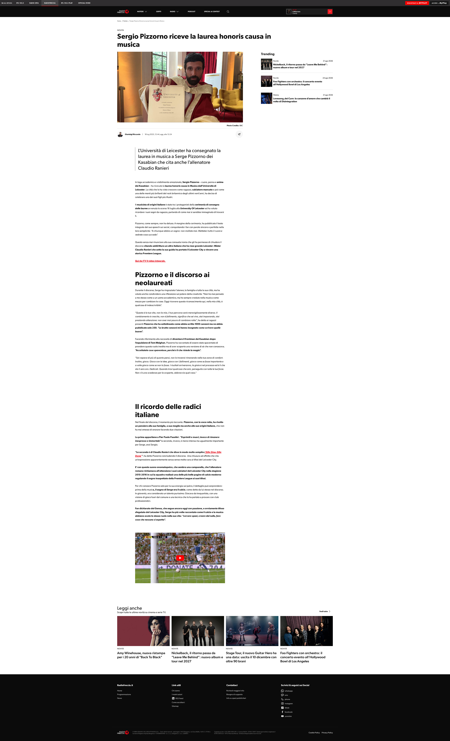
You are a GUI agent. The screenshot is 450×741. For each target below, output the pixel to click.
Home (119, 21)
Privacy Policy (327, 732)
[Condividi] (239, 134)
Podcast (191, 11)
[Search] (228, 11)
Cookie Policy (314, 732)
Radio (172, 11)
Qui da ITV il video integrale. (150, 260)
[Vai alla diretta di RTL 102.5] (330, 11)
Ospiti (158, 11)
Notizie (140, 11)
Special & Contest (212, 11)
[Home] (123, 11)
